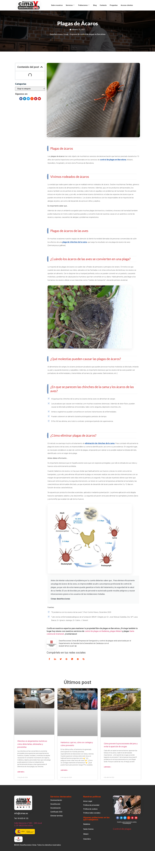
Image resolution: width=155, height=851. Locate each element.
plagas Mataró (116, 631)
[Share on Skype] (83, 659)
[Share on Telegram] (78, 659)
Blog (95, 5)
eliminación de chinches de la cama (100, 443)
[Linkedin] (24, 98)
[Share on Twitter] (61, 659)
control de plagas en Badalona (97, 631)
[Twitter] (28, 98)
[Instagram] (32, 98)
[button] (41, 67)
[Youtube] (39, 98)
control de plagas (107, 160)
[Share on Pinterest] (66, 659)
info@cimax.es (21, 813)
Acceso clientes (127, 5)
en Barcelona (120, 160)
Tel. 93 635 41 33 (21, 818)
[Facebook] (20, 98)
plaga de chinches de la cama (74, 242)
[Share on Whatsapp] (72, 659)
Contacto (103, 5)
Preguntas (114, 5)
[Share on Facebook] (49, 659)
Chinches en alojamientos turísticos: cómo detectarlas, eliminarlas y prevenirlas (32, 744)
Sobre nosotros (57, 5)
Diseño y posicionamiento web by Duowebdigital (127, 822)
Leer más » (21, 772)
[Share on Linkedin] (55, 659)
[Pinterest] (35, 98)
